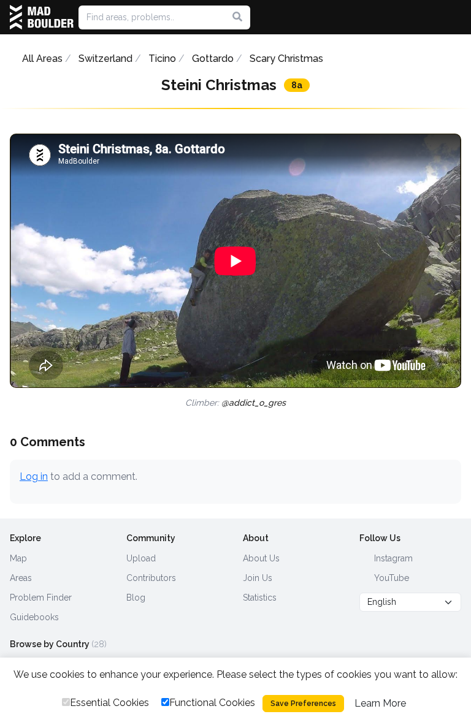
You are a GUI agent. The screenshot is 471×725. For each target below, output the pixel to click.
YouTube (390, 578)
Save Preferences (303, 703)
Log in (34, 476)
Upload (141, 558)
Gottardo (213, 58)
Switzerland (105, 58)
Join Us (257, 578)
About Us (261, 558)
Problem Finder (41, 597)
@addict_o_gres (253, 403)
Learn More (380, 703)
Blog (135, 597)
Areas (21, 578)
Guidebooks (34, 617)
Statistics (260, 597)
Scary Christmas (286, 58)
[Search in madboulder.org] (237, 17)
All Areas (42, 58)
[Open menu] (456, 17)
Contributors (151, 578)
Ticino (162, 58)
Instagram (392, 558)
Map (18, 558)
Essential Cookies (109, 702)
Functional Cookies (212, 702)
